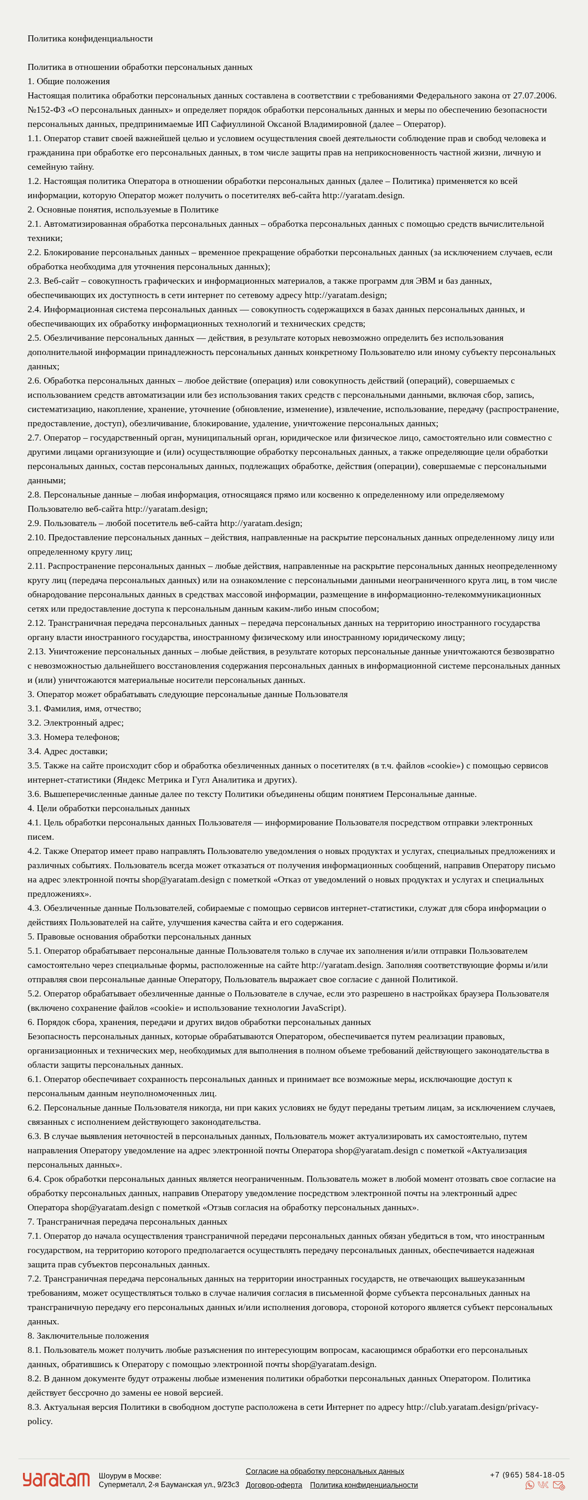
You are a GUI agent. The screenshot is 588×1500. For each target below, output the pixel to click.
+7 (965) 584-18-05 (527, 1475)
